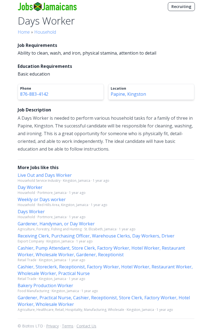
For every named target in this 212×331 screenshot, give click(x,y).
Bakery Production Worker (45, 285)
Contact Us (86, 326)
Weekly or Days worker (42, 199)
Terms (67, 326)
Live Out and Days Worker (45, 175)
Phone (25, 88)
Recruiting (181, 6)
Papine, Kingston (128, 94)
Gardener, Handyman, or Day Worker (56, 224)
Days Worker (31, 212)
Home (24, 32)
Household (45, 32)
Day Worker (30, 187)
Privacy (52, 326)
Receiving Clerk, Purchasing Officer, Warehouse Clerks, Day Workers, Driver (96, 236)
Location (118, 88)
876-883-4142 (34, 94)
